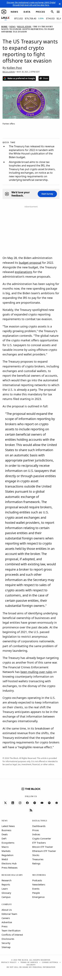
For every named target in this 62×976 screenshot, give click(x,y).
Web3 (5, 859)
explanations (23, 272)
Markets (6, 851)
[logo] (3, 12)
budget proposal (30, 263)
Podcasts (37, 880)
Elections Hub (9, 863)
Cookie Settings (50, 962)
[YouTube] (42, 803)
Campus (6, 897)
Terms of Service (29, 962)
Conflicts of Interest (12, 934)
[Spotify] (49, 803)
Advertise (7, 922)
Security (6, 943)
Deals (5, 834)
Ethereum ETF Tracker (44, 851)
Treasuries (37, 859)
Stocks (35, 855)
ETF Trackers (39, 842)
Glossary (6, 892)
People (36, 892)
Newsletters (38, 884)
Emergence (38, 897)
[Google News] (56, 803)
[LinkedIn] (13, 803)
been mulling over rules (36, 672)
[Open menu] (58, 11)
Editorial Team (9, 914)
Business (6, 830)
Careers (6, 918)
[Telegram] (35, 803)
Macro (5, 846)
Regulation (7, 855)
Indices (36, 834)
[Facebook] (27, 803)
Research (6, 880)
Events (35, 888)
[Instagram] (20, 803)
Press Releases (9, 867)
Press (4, 926)
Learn (5, 888)
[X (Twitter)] (5, 803)
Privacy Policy (9, 962)
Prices (35, 830)
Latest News (8, 826)
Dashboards (38, 826)
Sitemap (6, 947)
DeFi (4, 838)
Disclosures (8, 939)
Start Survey (47, 193)
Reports (6, 884)
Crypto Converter (41, 838)
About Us (7, 909)
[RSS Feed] (31, 810)
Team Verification (11, 930)
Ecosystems (8, 842)
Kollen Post (14, 68)
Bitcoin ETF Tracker (42, 846)
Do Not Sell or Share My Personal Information (31, 967)
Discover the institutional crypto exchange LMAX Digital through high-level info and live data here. (31, 3)
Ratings (36, 863)
